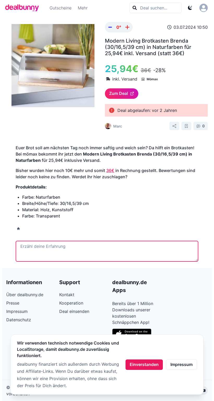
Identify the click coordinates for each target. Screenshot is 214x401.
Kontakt (66, 294)
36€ (110, 170)
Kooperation (71, 303)
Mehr (83, 7)
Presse (12, 303)
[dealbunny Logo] (23, 8)
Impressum (181, 364)
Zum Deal (118, 93)
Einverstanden (144, 364)
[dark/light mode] (190, 8)
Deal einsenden (74, 311)
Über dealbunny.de (24, 294)
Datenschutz (18, 319)
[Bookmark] (186, 126)
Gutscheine (61, 7)
